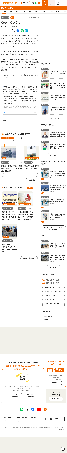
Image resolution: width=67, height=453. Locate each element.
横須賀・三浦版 (7, 8)
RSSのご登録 (55, 399)
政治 (51, 11)
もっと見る (32, 180)
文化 (23, 11)
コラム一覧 (53, 267)
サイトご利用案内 (17, 421)
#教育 (4, 121)
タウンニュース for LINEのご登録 (14, 396)
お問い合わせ (53, 419)
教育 (36, 11)
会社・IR (51, 4)
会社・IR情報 (7, 417)
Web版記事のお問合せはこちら (53, 304)
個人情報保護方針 (7, 421)
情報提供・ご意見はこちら (52, 287)
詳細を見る (55, 383)
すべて (4, 11)
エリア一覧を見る (28, 258)
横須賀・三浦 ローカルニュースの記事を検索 (53, 228)
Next (36, 175)
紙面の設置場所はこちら (52, 299)
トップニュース (14, 11)
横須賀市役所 (48, 316)
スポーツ (43, 11)
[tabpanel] (12, 159)
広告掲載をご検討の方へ (21, 417)
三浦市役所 (47, 320)
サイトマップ (26, 421)
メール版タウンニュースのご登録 (30, 396)
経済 (57, 11)
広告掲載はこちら (50, 295)
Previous (2, 175)
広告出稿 (25, 3)
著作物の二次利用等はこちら (53, 291)
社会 (30, 11)
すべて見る (53, 118)
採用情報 (33, 417)
